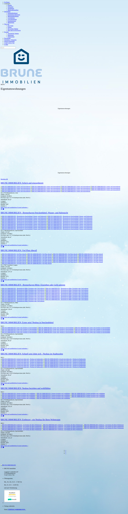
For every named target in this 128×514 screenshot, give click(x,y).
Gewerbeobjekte (12, 19)
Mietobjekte (11, 22)
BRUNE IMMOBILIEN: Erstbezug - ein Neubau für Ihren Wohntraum (30, 419)
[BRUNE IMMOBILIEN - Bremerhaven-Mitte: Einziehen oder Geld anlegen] (22, 288)
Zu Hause (7, 2)
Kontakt (6, 32)
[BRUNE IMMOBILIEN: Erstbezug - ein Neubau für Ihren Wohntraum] (21, 425)
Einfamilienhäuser (13, 13)
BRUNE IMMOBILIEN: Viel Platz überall (19, 250)
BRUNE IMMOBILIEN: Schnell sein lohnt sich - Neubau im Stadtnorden (32, 354)
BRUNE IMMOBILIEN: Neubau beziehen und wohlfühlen (26, 388)
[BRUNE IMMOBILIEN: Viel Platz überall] (13, 254)
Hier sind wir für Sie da (14, 30)
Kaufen (10, 5)
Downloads (7, 38)
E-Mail (6, 44)
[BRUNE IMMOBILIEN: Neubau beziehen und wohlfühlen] (18, 393)
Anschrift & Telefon (13, 33)
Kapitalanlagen (12, 21)
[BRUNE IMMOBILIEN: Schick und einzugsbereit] (15, 186)
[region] (64, 126)
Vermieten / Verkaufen (10, 40)
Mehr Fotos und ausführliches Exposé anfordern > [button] (14, 207)
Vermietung (11, 8)
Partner (10, 27)
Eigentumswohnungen (14, 14)
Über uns (6, 24)
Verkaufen (10, 7)
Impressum (11, 35)
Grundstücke (11, 18)
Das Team (10, 25)
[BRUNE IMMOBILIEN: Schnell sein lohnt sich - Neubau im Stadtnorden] (22, 359)
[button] (2, 209)
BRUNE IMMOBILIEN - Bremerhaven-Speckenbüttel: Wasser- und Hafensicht (34, 213)
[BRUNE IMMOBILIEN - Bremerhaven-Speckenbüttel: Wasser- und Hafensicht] (23, 216)
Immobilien (7, 11)
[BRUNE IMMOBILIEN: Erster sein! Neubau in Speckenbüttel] (19, 327)
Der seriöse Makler (13, 29)
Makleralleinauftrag (13, 10)
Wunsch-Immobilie (9, 41)
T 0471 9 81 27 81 (9, 43)
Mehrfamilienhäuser (13, 16)
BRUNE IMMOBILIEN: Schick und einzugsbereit (22, 183)
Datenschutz (11, 36)
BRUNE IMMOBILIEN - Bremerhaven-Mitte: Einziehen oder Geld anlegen (33, 285)
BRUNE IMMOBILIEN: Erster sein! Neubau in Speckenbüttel (27, 322)
